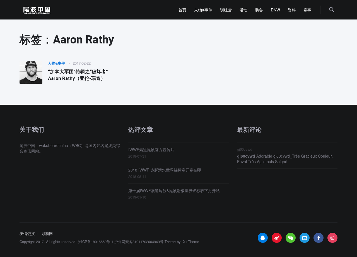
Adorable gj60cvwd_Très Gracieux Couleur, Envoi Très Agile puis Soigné (285, 158)
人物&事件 (203, 10)
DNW (275, 10)
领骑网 (47, 233)
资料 (292, 10)
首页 (182, 10)
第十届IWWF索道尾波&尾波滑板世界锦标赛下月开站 (174, 190)
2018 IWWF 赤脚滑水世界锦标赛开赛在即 (164, 170)
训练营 (226, 10)
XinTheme (191, 241)
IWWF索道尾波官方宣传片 (151, 149)
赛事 (307, 10)
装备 (259, 10)
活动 (243, 10)
